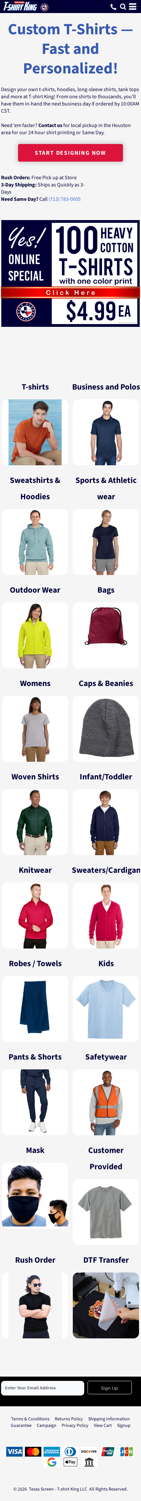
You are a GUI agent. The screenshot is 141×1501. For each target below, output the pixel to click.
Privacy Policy (75, 1425)
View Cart (103, 1425)
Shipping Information (109, 1419)
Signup (124, 1425)
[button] (123, 6)
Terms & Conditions (30, 1419)
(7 (51, 199)
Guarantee (21, 1425)
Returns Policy (69, 1419)
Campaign (46, 1425)
